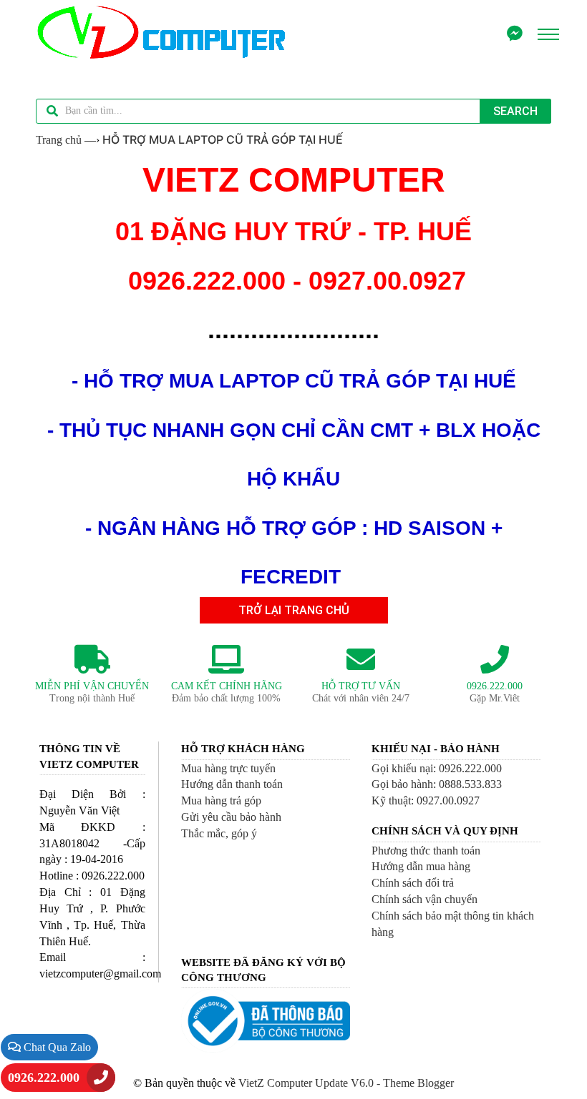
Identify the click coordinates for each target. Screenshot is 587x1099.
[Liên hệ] (515, 34)
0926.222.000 (43, 1077)
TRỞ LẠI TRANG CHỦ (293, 610)
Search (515, 111)
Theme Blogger (418, 1083)
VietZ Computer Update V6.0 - (310, 1083)
